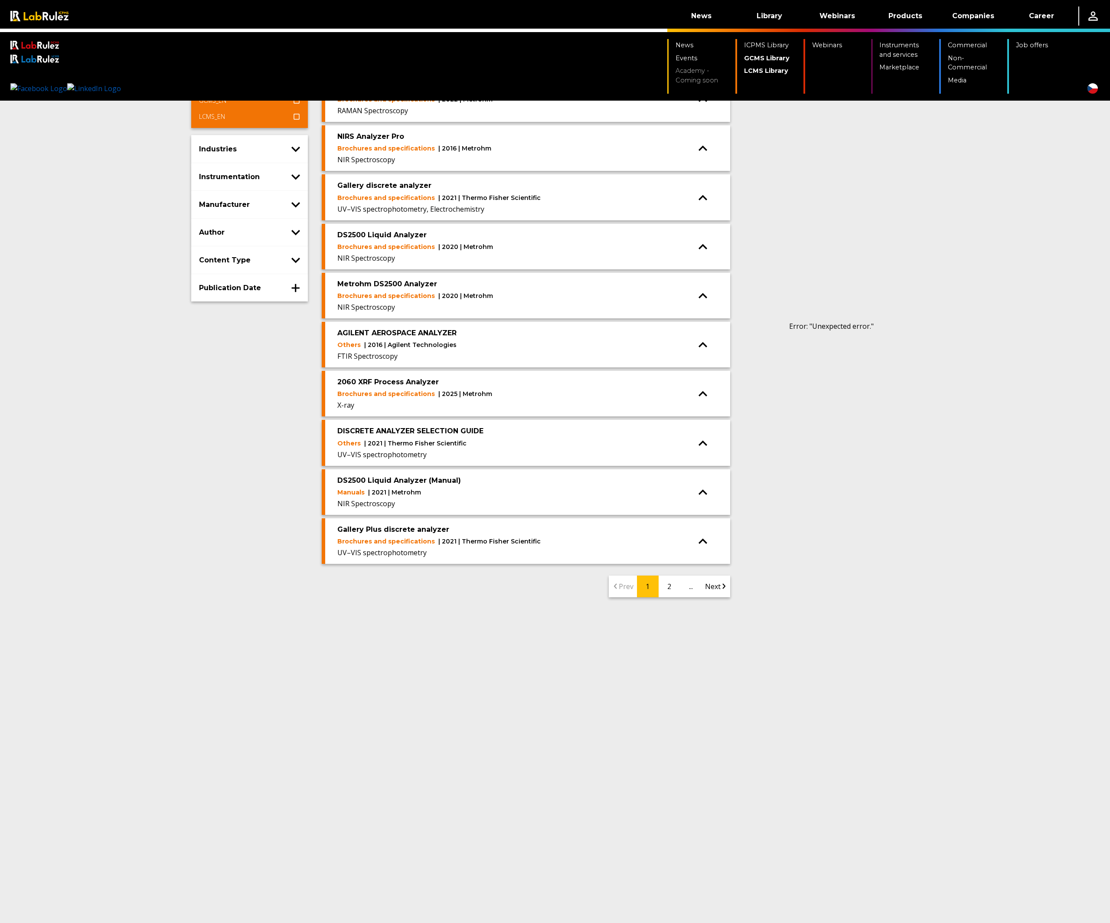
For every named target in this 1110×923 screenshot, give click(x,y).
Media (957, 80)
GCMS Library (767, 58)
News (701, 16)
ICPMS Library (766, 45)
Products (905, 16)
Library (769, 16)
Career (1041, 16)
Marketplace (899, 67)
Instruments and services (899, 50)
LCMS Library (766, 71)
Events (686, 58)
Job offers (1032, 45)
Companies (973, 16)
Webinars (837, 16)
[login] (1093, 16)
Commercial (967, 45)
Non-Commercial (967, 63)
